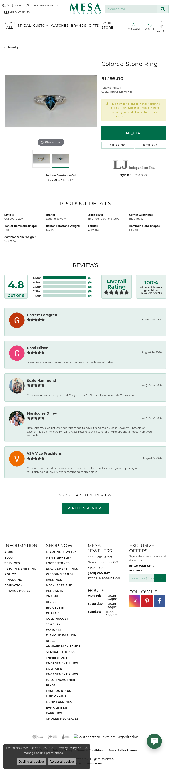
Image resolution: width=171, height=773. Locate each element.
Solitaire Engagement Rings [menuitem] (62, 671)
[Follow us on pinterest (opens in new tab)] (147, 601)
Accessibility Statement (124, 750)
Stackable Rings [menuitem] (60, 652)
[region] (50, 101)
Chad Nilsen (37, 348)
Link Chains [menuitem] (56, 696)
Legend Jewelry (56, 218)
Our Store (107, 25)
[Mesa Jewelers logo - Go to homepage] (85, 8)
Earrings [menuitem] (54, 579)
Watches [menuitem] (54, 629)
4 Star (37, 282)
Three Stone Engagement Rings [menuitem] (62, 660)
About (9, 552)
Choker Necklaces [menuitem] (62, 718)
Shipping (117, 145)
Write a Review (85, 508)
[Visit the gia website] (37, 736)
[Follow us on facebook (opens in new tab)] (159, 601)
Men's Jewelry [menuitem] (58, 557)
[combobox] (131, 9)
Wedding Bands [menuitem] (60, 574)
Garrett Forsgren (42, 315)
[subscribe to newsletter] (160, 578)
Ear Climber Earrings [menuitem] (56, 710)
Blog (8, 557)
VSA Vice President (44, 453)
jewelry (13, 47)
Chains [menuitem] (52, 596)
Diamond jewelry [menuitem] (61, 552)
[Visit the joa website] (66, 736)
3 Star (37, 286)
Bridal (24, 25)
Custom (41, 25)
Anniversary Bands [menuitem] (63, 646)
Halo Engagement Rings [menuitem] (61, 682)
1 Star (37, 295)
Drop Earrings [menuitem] (59, 702)
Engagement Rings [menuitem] (62, 568)
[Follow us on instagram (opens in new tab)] (134, 601)
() (89, 278)
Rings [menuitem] (51, 602)
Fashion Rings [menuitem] (58, 691)
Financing (13, 579)
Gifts (94, 25)
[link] (13, 5)
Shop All (9, 25)
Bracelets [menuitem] (55, 607)
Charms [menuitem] (53, 613)
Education (13, 585)
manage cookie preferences (43, 753)
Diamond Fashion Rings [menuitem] (61, 638)
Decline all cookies (32, 761)
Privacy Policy (17, 591)
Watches (60, 25)
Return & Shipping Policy (20, 571)
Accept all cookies (62, 761)
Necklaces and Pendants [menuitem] (59, 588)
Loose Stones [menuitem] (58, 563)
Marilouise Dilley (42, 413)
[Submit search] (163, 9)
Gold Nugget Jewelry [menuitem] (57, 621)
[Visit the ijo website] (53, 736)
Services (12, 563)
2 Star (37, 291)
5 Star (37, 278)
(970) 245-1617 (60, 180)
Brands (79, 25)
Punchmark (94, 763)
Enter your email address (142, 567)
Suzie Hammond (41, 380)
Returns (150, 145)
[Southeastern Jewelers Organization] (106, 736)
